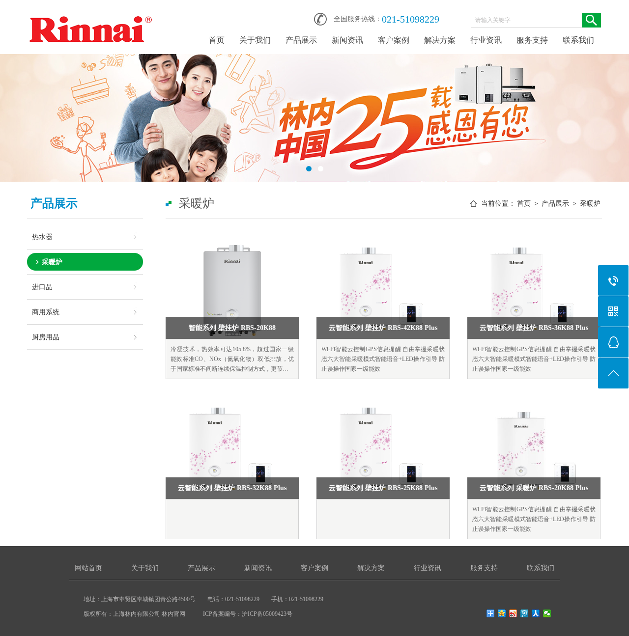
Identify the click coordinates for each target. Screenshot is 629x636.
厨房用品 (45, 337)
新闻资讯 (347, 40)
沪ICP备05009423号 (267, 613)
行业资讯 (486, 40)
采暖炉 (52, 262)
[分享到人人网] (536, 613)
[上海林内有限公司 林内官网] (91, 15)
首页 (217, 40)
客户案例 (393, 40)
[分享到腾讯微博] (524, 613)
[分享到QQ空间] (502, 613)
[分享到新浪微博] (513, 613)
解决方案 (440, 40)
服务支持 (532, 40)
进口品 (42, 287)
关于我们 (255, 40)
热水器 (42, 237)
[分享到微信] (547, 613)
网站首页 (88, 568)
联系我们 (578, 40)
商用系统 (45, 312)
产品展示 (301, 40)
